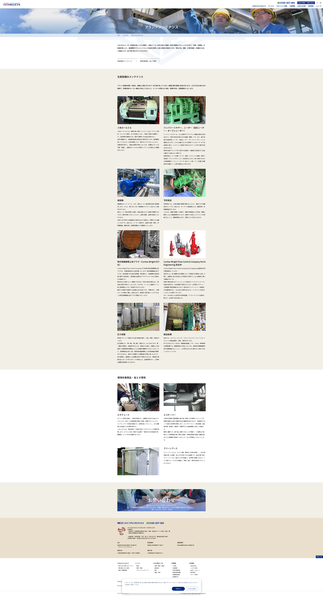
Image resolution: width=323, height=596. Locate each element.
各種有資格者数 (177, 572)
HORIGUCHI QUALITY (259, 6)
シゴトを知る (194, 568)
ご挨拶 (174, 566)
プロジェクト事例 (281, 6)
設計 (156, 570)
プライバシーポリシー (172, 582)
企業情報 (292, 6)
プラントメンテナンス (142, 570)
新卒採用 (193, 572)
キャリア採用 (194, 574)
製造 (138, 566)
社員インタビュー (195, 570)
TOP (118, 35)
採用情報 (310, 6)
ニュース (318, 6)
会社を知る (193, 566)
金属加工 (157, 568)
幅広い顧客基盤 (123, 570)
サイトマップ (120, 586)
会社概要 (175, 568)
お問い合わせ (310, 3)
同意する (178, 588)
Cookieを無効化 (192, 588)
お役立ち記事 (302, 6)
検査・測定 (157, 572)
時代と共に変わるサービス (126, 566)
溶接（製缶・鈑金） (160, 566)
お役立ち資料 (301, 3)
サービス (271, 6)
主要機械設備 (176, 574)
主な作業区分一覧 (158, 563)
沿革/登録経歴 (176, 570)
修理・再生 (139, 568)
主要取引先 (175, 577)
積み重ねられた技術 (124, 568)
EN (320, 3)
